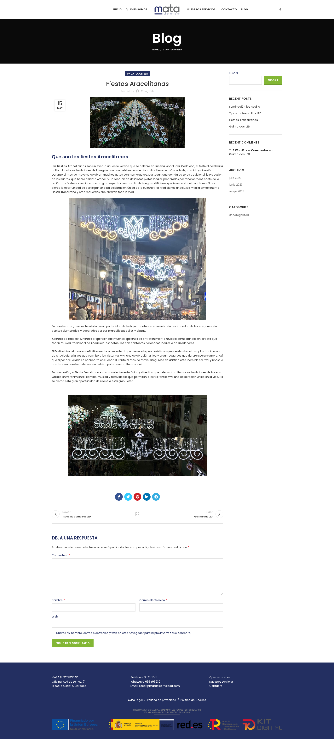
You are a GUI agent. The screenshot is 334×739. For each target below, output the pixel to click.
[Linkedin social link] (147, 497)
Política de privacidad (161, 700)
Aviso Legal (135, 700)
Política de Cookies (193, 700)
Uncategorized (172, 49)
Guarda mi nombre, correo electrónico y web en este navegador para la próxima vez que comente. (123, 633)
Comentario (61, 555)
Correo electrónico (153, 600)
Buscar (233, 73)
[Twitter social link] (128, 497)
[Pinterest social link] (137, 497)
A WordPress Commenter (250, 150)
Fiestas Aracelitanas (243, 120)
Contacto (215, 686)
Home (155, 49)
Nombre (58, 600)
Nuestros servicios (221, 682)
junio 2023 (236, 185)
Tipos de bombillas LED (245, 113)
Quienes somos (219, 677)
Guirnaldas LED (239, 126)
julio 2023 (235, 178)
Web (55, 616)
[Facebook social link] (280, 9)
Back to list (137, 514)
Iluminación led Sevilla (244, 107)
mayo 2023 (236, 191)
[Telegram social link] (156, 497)
